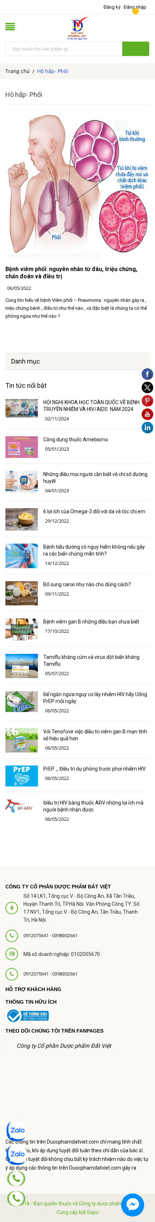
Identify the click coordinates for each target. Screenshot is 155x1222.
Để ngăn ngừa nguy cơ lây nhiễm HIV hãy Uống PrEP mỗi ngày (95, 697)
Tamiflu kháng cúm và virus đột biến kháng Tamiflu (91, 660)
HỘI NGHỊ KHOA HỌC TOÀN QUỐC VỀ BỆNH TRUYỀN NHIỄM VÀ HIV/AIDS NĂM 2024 (91, 405)
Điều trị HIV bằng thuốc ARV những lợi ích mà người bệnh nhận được (93, 806)
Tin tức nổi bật (25, 385)
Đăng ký (111, 7)
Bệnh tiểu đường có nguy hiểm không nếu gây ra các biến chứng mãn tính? (94, 550)
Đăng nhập (135, 7)
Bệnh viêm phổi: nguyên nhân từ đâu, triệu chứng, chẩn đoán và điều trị (71, 273)
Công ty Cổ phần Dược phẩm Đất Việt (64, 1045)
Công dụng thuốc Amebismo (75, 439)
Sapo (93, 1212)
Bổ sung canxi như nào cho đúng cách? (87, 584)
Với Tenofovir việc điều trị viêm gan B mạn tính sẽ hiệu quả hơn (95, 735)
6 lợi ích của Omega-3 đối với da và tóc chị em (94, 511)
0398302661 (65, 935)
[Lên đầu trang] (132, 1159)
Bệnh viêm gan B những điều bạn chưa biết (91, 622)
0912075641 (36, 935)
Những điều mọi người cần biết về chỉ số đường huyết (95, 477)
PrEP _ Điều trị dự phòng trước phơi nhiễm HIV (94, 769)
